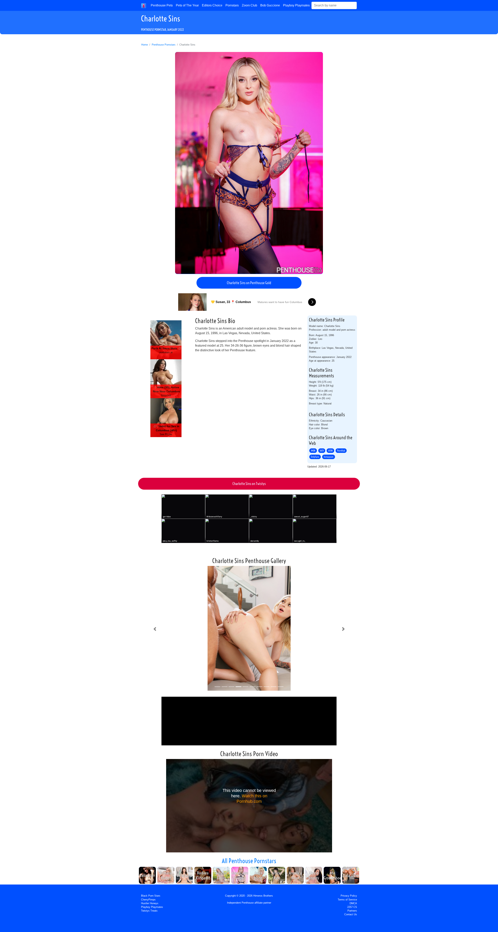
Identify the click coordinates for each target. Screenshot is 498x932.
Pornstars (232, 5)
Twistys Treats (149, 910)
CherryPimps (148, 899)
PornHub (341, 450)
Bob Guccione (270, 5)
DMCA (353, 903)
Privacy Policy (349, 895)
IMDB (313, 450)
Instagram (328, 457)
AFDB (330, 450)
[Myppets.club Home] (143, 5)
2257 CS (352, 907)
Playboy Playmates (296, 5)
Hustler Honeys (149, 903)
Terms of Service (347, 899)
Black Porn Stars (150, 895)
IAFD (322, 450)
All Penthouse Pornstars (249, 861)
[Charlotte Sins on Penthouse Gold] (249, 163)
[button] (154, 629)
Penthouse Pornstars (163, 44)
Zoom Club (249, 5)
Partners (352, 910)
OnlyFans (315, 457)
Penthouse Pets (162, 5)
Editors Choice (212, 5)
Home (144, 44)
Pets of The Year (187, 5)
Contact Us (350, 914)
